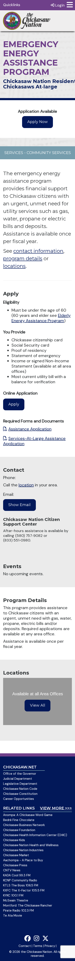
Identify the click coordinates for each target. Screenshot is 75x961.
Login (59, 5)
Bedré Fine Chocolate (18, 820)
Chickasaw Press (15, 865)
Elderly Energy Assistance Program (41, 318)
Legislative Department (20, 784)
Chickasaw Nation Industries (23, 850)
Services (13, 152)
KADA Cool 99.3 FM (16, 875)
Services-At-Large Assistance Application (34, 441)
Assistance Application (29, 429)
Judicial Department (17, 779)
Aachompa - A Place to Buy (23, 860)
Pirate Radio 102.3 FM (18, 910)
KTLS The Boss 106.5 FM (20, 885)
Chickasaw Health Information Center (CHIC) (35, 835)
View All (37, 705)
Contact (25, 946)
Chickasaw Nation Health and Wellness (31, 845)
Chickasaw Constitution (20, 794)
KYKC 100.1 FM (13, 895)
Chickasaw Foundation (19, 830)
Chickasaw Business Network (24, 825)
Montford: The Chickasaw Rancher (27, 905)
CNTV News (11, 870)
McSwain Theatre (15, 900)
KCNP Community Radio (20, 880)
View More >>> (56, 808)
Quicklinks (11, 4)
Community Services (49, 152)
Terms (37, 946)
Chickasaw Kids (14, 840)
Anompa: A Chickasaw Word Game (27, 815)
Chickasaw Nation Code (20, 789)
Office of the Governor (19, 774)
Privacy (50, 946)
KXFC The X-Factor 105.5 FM (23, 890)
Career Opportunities (18, 799)
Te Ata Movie (12, 915)
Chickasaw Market (16, 855)
